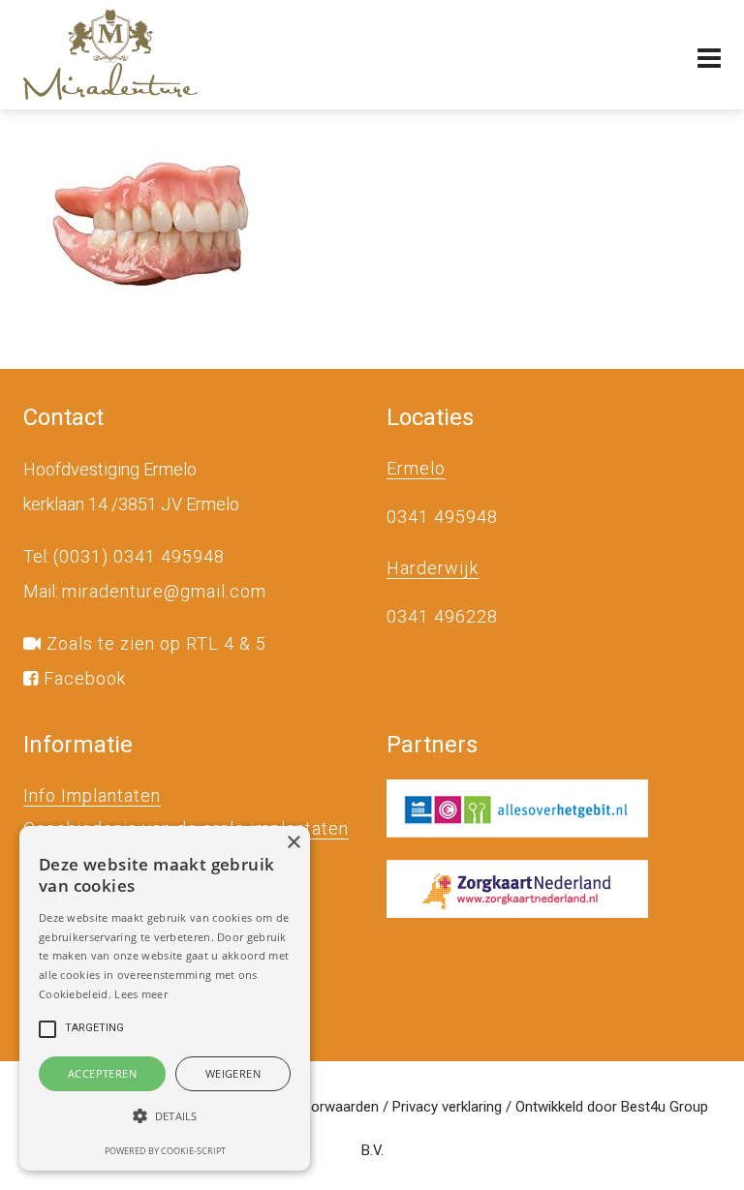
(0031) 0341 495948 (139, 556)
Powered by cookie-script (165, 1150)
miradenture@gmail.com (164, 591)
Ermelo (416, 468)
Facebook (82, 678)
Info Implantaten (92, 795)
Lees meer (141, 994)
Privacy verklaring (447, 1106)
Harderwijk (433, 568)
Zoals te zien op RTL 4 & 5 (154, 643)
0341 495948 (442, 516)
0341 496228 (442, 616)
